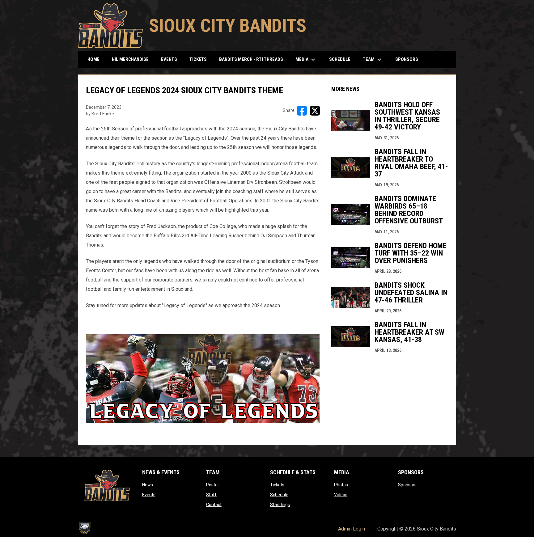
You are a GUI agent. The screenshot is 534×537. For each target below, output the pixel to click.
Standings (280, 504)
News (147, 484)
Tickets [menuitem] (198, 59)
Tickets (277, 484)
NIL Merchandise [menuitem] (132, 59)
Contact (214, 504)
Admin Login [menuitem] (351, 529)
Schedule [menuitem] (339, 59)
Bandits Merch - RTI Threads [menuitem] (253, 59)
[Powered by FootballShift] (84, 528)
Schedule (279, 494)
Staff (211, 494)
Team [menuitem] (373, 59)
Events (148, 494)
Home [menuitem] (93, 59)
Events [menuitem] (169, 59)
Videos (340, 494)
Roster (212, 484)
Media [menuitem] (306, 59)
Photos (341, 484)
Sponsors (407, 484)
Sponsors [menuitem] (406, 59)
